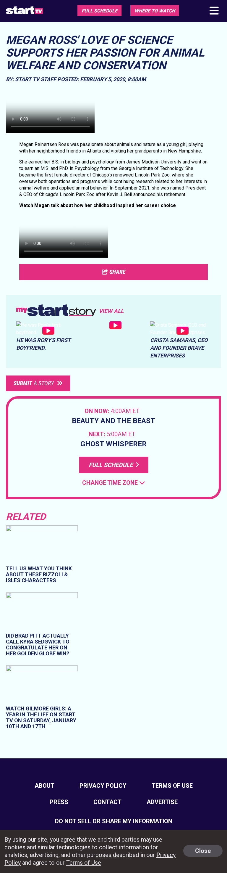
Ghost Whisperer (113, 444)
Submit (34, 383)
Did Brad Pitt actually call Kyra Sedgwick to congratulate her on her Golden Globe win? (37, 645)
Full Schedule (99, 11)
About (44, 785)
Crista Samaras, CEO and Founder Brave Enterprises (178, 348)
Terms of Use (172, 785)
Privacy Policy (103, 785)
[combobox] (113, 483)
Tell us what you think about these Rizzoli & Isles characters (39, 574)
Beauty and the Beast (113, 421)
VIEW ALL (111, 311)
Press (59, 801)
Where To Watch (154, 11)
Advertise (162, 801)
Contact (107, 801)
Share (117, 271)
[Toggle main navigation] (214, 11)
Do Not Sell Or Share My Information (113, 821)
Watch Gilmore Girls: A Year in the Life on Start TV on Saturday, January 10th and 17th (41, 717)
